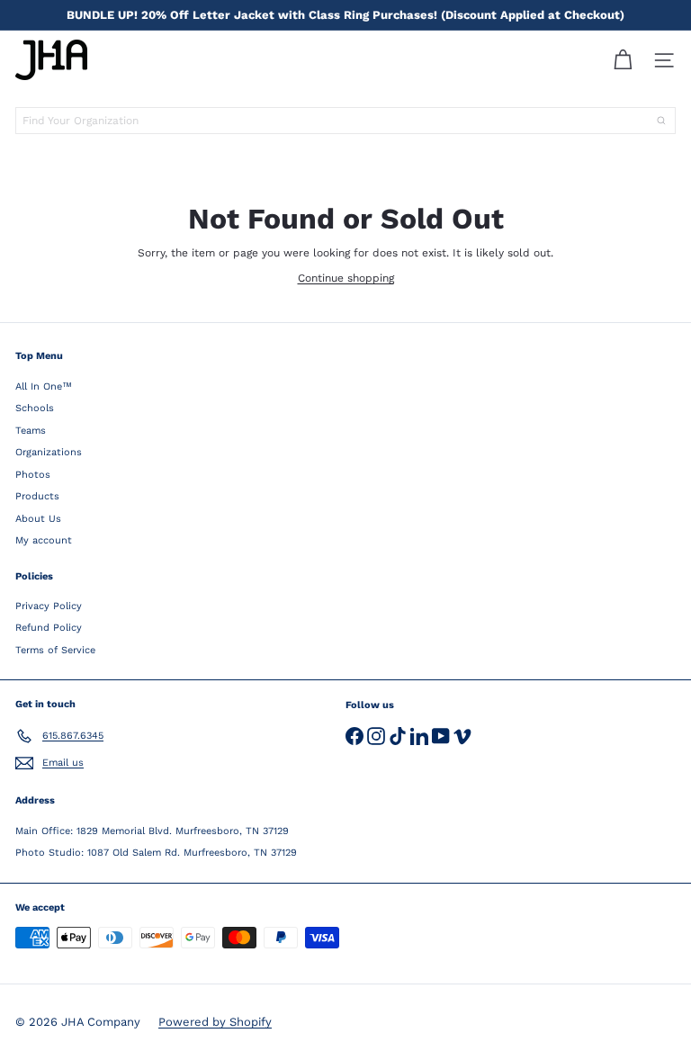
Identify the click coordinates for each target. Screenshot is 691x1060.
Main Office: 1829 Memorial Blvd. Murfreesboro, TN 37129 (152, 831)
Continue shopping (346, 278)
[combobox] (345, 120)
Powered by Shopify (215, 1022)
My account (43, 540)
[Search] (661, 120)
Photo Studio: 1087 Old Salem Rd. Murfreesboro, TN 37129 (156, 852)
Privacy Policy (48, 606)
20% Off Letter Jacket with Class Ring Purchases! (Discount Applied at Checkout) (345, 15)
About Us (38, 519)
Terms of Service (55, 650)
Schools (34, 408)
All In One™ (43, 386)
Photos (32, 475)
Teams (30, 430)
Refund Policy (48, 627)
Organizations (48, 452)
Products (37, 496)
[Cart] (622, 60)
